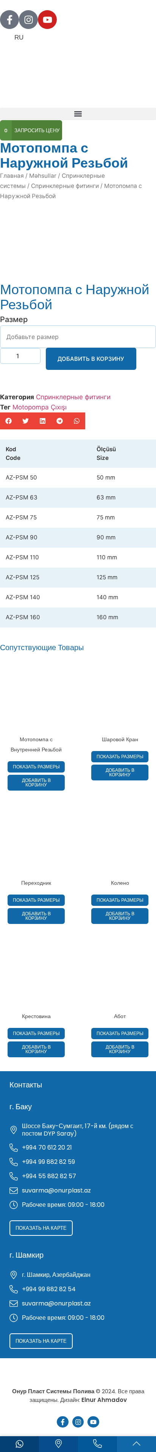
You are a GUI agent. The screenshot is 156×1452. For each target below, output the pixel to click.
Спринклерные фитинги (65, 185)
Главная (12, 175)
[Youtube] (47, 19)
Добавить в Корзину (91, 358)
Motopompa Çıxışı (39, 407)
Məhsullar (42, 175)
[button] (78, 114)
